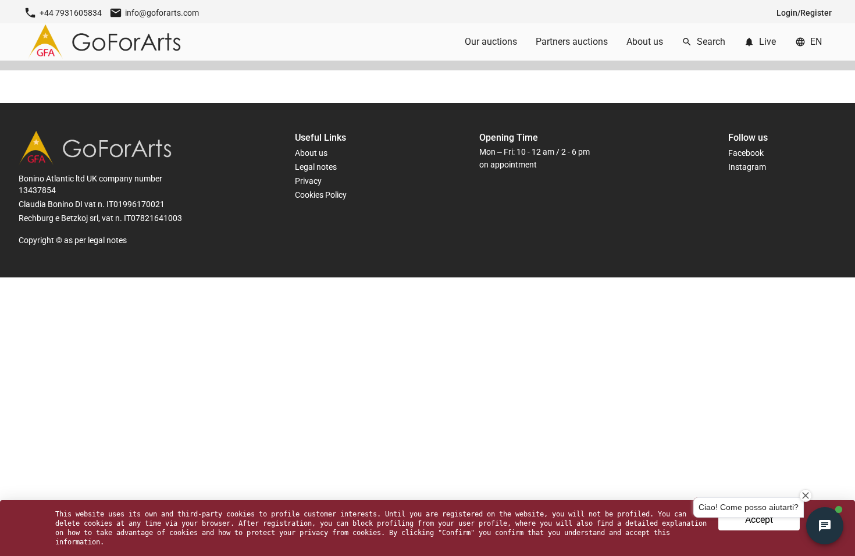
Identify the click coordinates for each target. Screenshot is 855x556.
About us (311, 153)
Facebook (746, 153)
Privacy (308, 181)
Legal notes (316, 167)
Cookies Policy (321, 194)
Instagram (747, 167)
